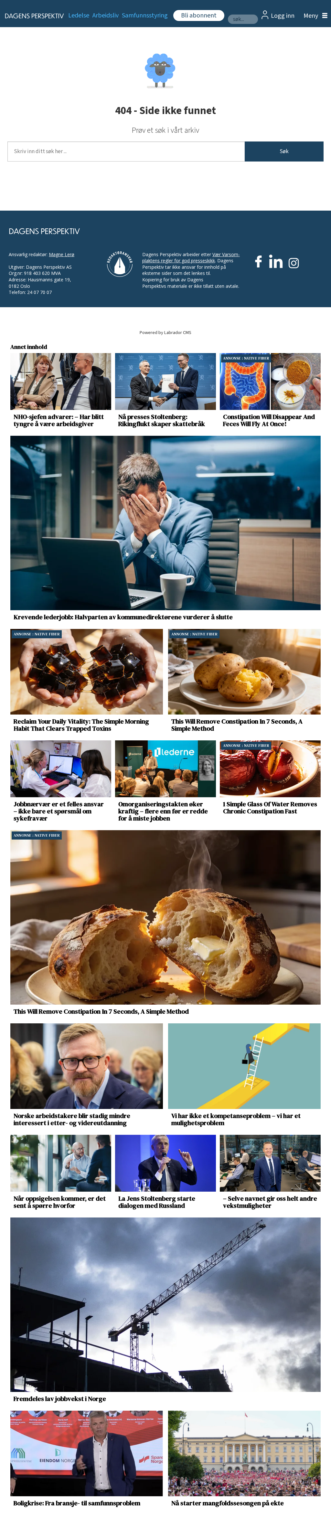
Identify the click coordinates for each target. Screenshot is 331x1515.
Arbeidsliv (105, 15)
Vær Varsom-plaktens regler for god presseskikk (191, 257)
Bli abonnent (199, 15)
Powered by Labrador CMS (165, 332)
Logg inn (282, 15)
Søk (284, 151)
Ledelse (78, 15)
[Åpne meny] (313, 16)
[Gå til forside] (30, 16)
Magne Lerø (61, 254)
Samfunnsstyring (145, 15)
